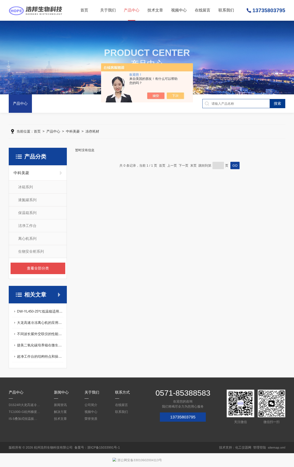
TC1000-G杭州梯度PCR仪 (24, 412)
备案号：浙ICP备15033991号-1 (97, 447)
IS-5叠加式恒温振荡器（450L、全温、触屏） (24, 419)
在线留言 (202, 10)
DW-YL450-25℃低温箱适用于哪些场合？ (40, 311)
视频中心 (179, 10)
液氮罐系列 (27, 200)
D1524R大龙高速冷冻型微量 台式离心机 (24, 405)
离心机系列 (27, 239)
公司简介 (91, 405)
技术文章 (155, 10)
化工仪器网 (243, 447)
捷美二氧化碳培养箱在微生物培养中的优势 (40, 345)
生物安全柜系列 (31, 251)
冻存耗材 (92, 131)
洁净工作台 (27, 226)
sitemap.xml (276, 447)
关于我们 (108, 10)
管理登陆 (259, 447)
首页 (84, 10)
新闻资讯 (60, 405)
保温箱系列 (27, 213)
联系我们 (226, 10)
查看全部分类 (38, 268)
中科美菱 (73, 131)
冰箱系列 (25, 187)
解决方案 (60, 412)
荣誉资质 (91, 419)
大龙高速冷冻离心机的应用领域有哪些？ (40, 323)
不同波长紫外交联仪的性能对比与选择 (40, 334)
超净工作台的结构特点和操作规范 (40, 356)
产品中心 (131, 10)
